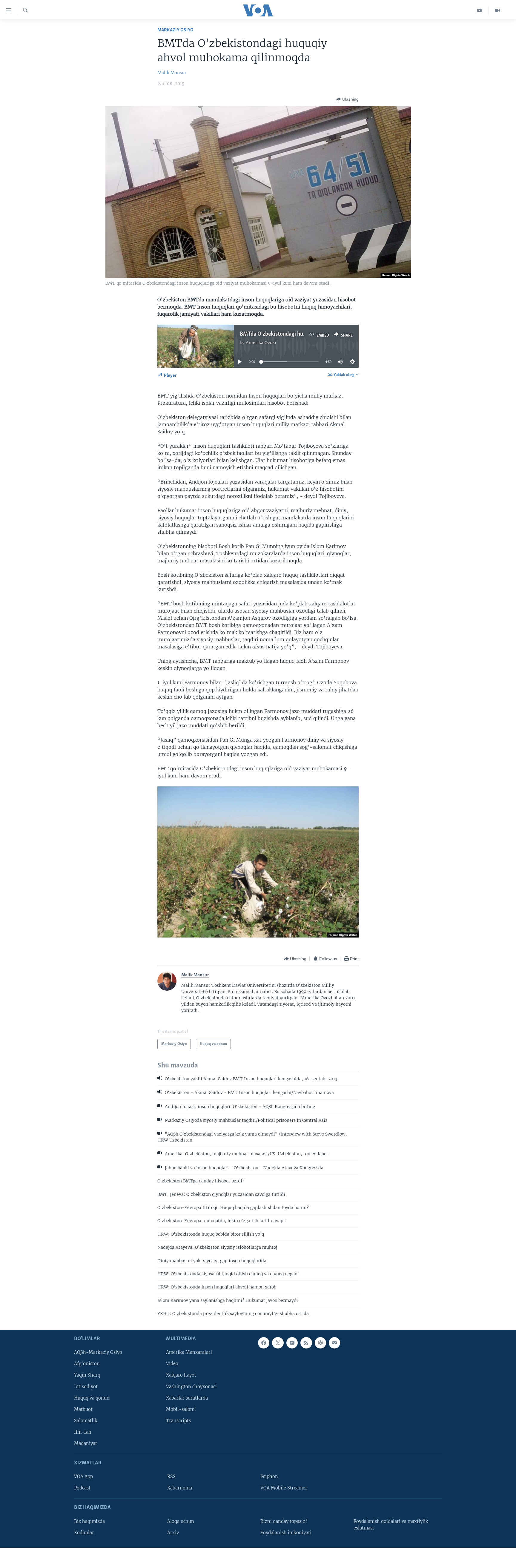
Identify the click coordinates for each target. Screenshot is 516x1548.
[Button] (347, 99)
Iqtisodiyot (86, 1386)
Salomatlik (85, 1420)
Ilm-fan (82, 1432)
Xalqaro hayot (181, 1375)
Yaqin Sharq (87, 1375)
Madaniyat (85, 1443)
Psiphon (269, 1476)
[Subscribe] (334, 1342)
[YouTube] (479, 10)
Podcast (82, 1488)
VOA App (83, 1476)
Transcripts (178, 1420)
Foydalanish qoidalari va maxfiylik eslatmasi (391, 1524)
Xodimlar (84, 1532)
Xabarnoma (179, 1488)
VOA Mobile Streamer (283, 1488)
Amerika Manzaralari (189, 1352)
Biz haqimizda (89, 1521)
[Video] (497, 10)
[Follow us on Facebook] (263, 1342)
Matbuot (83, 1409)
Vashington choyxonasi (191, 1386)
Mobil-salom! (181, 1409)
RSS (171, 1476)
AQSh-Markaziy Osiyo (98, 1352)
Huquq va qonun (92, 1397)
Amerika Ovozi (261, 342)
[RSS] (306, 1342)
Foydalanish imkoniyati (285, 1532)
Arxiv (173, 1532)
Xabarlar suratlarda (187, 1397)
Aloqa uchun (180, 1521)
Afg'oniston (87, 1363)
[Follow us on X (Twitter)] (277, 1342)
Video (172, 1363)
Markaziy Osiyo (175, 30)
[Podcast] (320, 1342)
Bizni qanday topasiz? (283, 1521)
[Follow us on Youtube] (292, 1342)
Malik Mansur (171, 72)
